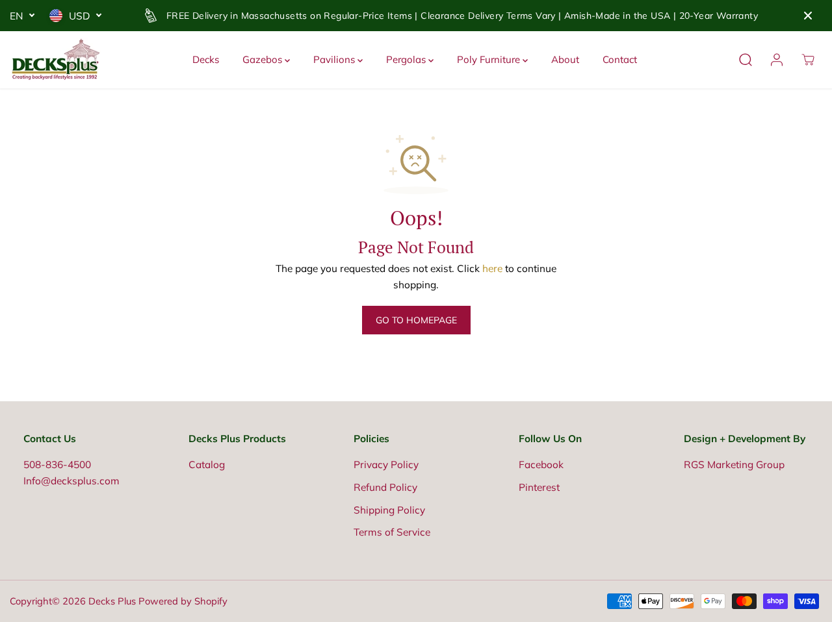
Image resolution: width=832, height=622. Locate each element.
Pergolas (407, 59)
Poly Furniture (490, 59)
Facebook (541, 464)
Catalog (206, 464)
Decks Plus (112, 601)
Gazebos (263, 59)
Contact (620, 59)
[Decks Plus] (55, 59)
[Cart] (808, 59)
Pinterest (539, 487)
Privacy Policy (386, 464)
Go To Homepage (416, 320)
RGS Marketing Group (734, 464)
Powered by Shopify (183, 601)
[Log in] (776, 59)
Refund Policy (385, 487)
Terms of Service (392, 532)
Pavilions (335, 59)
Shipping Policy (389, 510)
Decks (205, 59)
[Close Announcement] (808, 15)
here (492, 268)
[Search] (745, 59)
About (565, 59)
